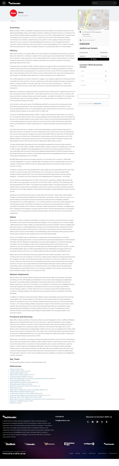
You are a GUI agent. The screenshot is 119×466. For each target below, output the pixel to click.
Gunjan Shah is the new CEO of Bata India (23, 393)
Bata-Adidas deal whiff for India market (23, 382)
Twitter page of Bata (16, 373)
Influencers (92, 453)
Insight (71, 453)
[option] (75, 246)
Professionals (113, 453)
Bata (11, 403)
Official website (15, 369)
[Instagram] (102, 422)
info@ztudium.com (62, 420)
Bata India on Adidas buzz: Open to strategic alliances (27, 390)
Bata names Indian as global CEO (21, 375)
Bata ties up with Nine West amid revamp (23, 386)
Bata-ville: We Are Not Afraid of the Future (24, 397)
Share (14, 21)
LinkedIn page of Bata (17, 371)
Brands (78, 453)
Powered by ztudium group (14, 454)
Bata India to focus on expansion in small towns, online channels (31, 399)
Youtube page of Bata (17, 380)
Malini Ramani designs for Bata (20, 391)
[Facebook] (93, 422)
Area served (84, 52)
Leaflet (106, 29)
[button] (4, 3)
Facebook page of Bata (18, 376)
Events (84, 453)
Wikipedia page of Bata (17, 384)
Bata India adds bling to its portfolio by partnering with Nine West (31, 378)
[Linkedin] (97, 422)
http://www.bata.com (88, 40)
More (94, 59)
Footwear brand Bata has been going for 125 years (26, 395)
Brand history (14, 388)
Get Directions (86, 36)
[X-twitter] (88, 422)
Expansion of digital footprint (19, 401)
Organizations (102, 453)
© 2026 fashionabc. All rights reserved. (14, 451)
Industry (82, 56)
